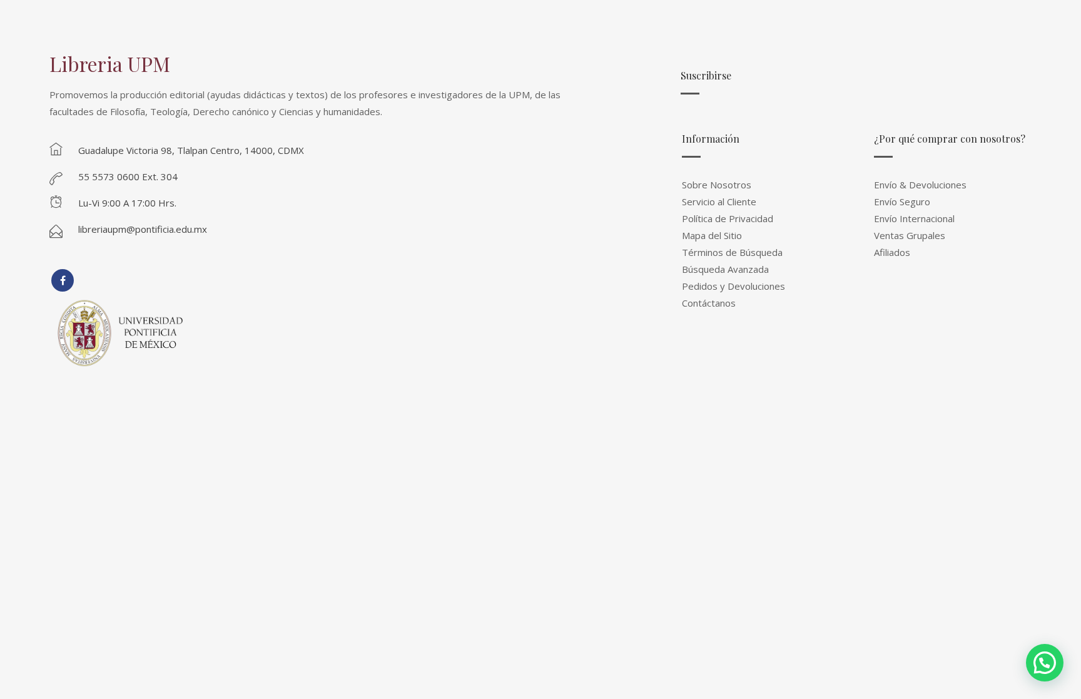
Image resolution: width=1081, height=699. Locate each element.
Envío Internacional (914, 218)
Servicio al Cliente (719, 201)
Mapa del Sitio (712, 235)
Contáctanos (709, 303)
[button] (1044, 662)
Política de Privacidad (727, 218)
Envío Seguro (902, 201)
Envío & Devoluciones (920, 184)
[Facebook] (62, 280)
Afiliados (892, 252)
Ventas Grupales (909, 235)
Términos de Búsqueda (732, 252)
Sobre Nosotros (716, 184)
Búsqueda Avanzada (725, 269)
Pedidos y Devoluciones (733, 286)
